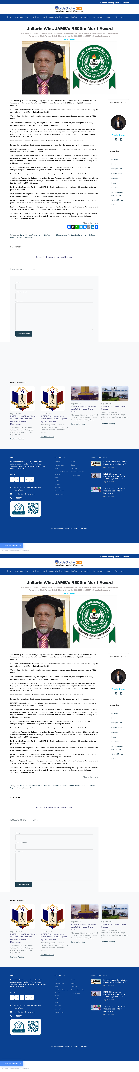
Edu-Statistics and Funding (52, 17)
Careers (126, 3)
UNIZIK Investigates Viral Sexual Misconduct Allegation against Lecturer (54, 419)
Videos (107, 17)
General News (86, 17)
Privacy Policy (75, 475)
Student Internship (77, 472)
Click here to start (10, 546)
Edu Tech (74, 17)
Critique (92, 235)
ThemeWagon (106, 532)
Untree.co (86, 532)
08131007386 (19, 498)
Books (77, 235)
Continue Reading (17, 439)
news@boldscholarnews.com (24, 494)
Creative (74, 468)
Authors (84, 235)
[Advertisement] (69, 365)
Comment (19, 301)
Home (9, 17)
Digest (27, 17)
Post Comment (24, 334)
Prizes (67, 17)
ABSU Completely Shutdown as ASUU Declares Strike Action (83, 409)
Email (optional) (21, 292)
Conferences (18, 17)
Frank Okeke (118, 135)
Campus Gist (98, 17)
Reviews (36, 17)
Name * (18, 283)
